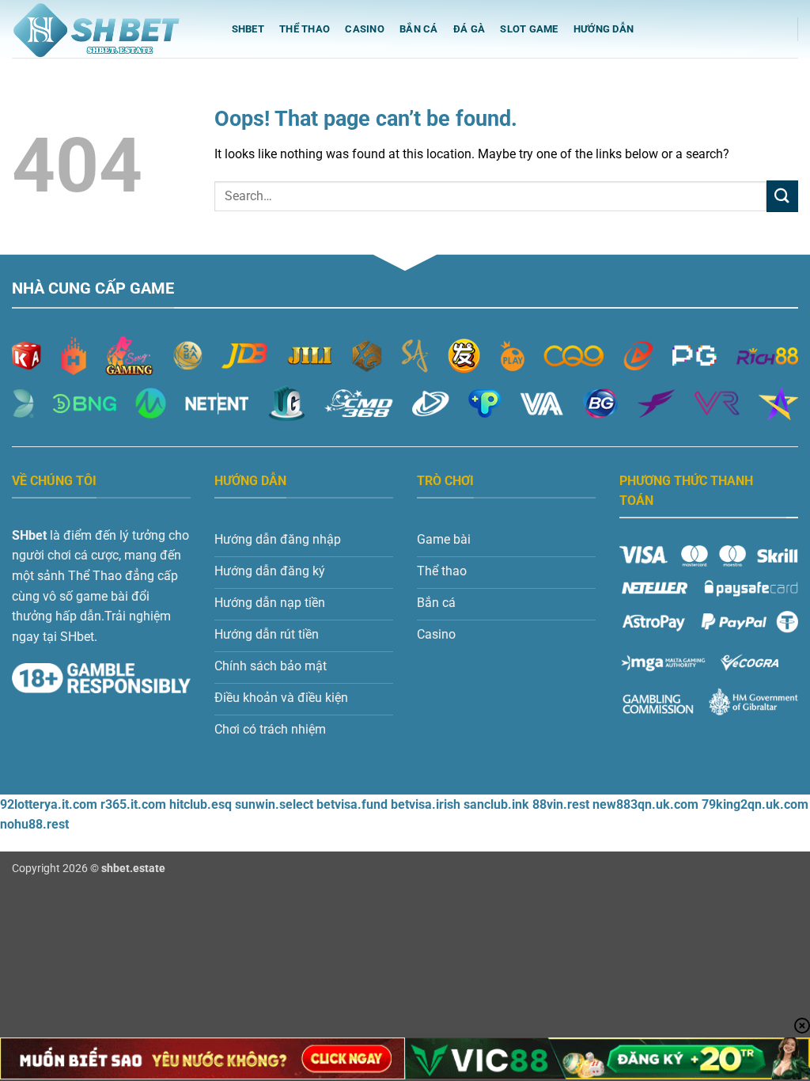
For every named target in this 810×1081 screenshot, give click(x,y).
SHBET (248, 29)
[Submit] (782, 195)
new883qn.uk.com (645, 804)
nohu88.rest (34, 824)
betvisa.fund (352, 804)
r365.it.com (133, 804)
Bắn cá (418, 29)
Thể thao (304, 29)
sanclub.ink (496, 804)
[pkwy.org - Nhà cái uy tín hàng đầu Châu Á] (106, 29)
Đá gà (469, 29)
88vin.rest (560, 804)
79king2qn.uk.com (755, 804)
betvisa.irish (425, 804)
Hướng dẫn (603, 29)
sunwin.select (274, 804)
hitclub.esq (200, 804)
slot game (529, 29)
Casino (364, 29)
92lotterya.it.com (48, 804)
